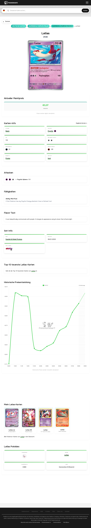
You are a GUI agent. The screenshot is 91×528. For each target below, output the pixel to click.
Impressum (35, 511)
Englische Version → (81, 123)
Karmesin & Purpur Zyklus (38, 26)
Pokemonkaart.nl (46, 522)
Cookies (47, 511)
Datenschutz (25, 511)
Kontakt (67, 511)
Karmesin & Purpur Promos (62, 26)
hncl (49, 158)
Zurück (6, 22)
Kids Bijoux (66, 522)
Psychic (50, 131)
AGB (41, 511)
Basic (7, 131)
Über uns (59, 511)
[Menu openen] (87, 3)
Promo (8, 158)
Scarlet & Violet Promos (14, 239)
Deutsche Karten (18, 26)
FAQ (53, 511)
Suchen (85, 10)
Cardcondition (57, 522)
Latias (33, 271)
